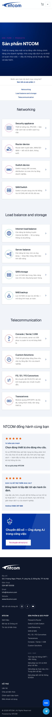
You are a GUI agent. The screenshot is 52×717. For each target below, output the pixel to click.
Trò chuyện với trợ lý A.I (18, 542)
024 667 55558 (8, 585)
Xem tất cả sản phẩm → (26, 82)
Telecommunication (26, 97)
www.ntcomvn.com (9, 599)
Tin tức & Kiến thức (9, 627)
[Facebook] (27, 606)
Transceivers (33, 638)
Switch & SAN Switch (36, 624)
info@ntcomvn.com (9, 592)
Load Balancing (34, 627)
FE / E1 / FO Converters (37, 634)
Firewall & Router (34, 620)
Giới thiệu (5, 620)
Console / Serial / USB (37, 642)
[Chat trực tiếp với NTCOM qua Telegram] (46, 711)
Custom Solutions (35, 645)
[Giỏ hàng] (42, 4)
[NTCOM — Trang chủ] (12, 4)
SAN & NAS (32, 631)
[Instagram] (22, 606)
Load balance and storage (26, 93)
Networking (26, 89)
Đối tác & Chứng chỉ (9, 624)
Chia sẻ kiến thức (8, 692)
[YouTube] (33, 606)
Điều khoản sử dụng (9, 699)
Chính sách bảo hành (10, 695)
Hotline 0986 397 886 (14, 506)
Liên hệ (4, 688)
